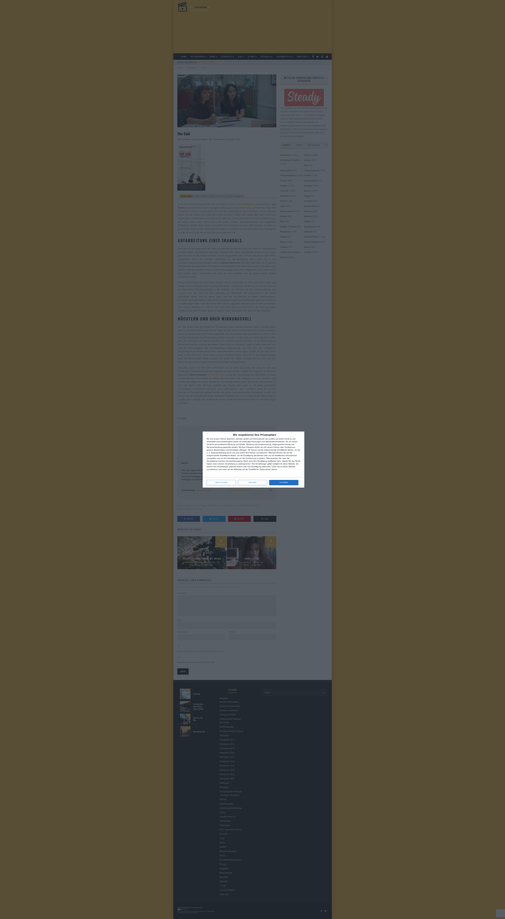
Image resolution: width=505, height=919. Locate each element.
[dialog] (253, 460)
